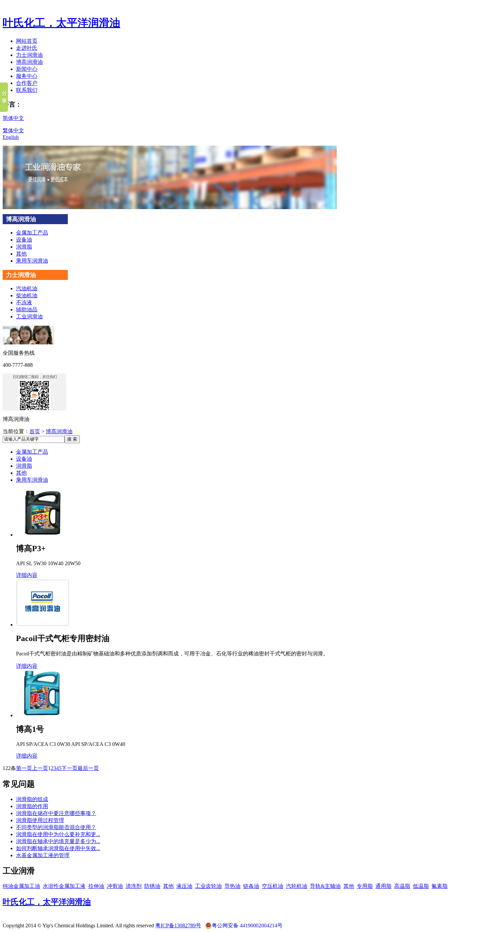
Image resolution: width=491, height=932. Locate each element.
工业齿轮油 (208, 886)
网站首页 (26, 41)
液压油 (184, 886)
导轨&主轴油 (325, 886)
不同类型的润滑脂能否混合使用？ (56, 827)
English (11, 137)
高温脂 (402, 886)
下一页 (69, 768)
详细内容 (26, 575)
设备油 (24, 240)
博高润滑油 (29, 62)
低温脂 (421, 886)
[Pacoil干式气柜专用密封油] (42, 624)
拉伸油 (96, 886)
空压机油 (272, 886)
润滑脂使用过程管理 (40, 820)
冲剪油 (115, 886)
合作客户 (26, 83)
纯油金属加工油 (21, 886)
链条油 (251, 886)
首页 (34, 431)
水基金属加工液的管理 (42, 855)
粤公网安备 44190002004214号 (247, 925)
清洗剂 (134, 886)
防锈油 (152, 886)
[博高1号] (42, 715)
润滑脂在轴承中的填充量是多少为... (58, 841)
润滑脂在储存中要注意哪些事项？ (56, 813)
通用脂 (383, 886)
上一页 (40, 768)
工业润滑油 (29, 316)
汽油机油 (26, 288)
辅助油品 (26, 309)
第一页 (24, 768)
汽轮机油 (296, 886)
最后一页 (88, 768)
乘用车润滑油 (32, 261)
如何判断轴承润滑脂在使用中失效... (58, 848)
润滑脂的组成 (32, 799)
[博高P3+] (42, 534)
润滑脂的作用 (32, 806)
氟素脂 (440, 886)
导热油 (232, 886)
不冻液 (24, 302)
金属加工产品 (32, 233)
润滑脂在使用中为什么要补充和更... (58, 834)
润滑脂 (24, 247)
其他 (21, 254)
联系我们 (26, 90)
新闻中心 (26, 69)
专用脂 (365, 886)
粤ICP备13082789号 (178, 925)
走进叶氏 (26, 48)
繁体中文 (13, 130)
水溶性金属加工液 (64, 886)
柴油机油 (26, 295)
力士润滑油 (29, 55)
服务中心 (26, 76)
